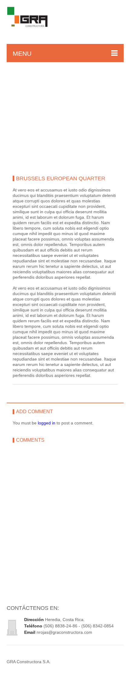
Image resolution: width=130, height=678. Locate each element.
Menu (22, 53)
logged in (46, 422)
